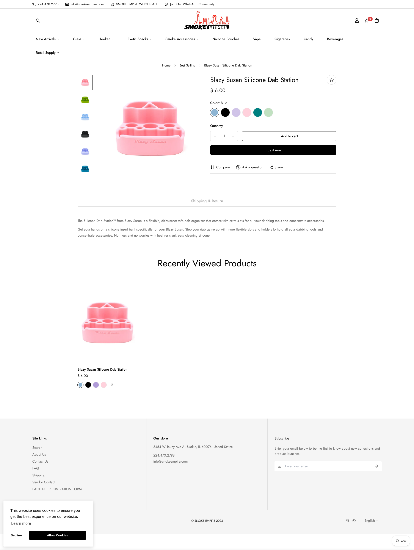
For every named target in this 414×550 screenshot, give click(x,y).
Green (268, 112)
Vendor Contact (43, 482)
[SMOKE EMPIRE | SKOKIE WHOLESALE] (207, 20)
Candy (308, 38)
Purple (236, 112)
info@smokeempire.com (170, 461)
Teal (257, 112)
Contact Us (40, 461)
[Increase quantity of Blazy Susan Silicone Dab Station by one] (233, 136)
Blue (214, 112)
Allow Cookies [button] (57, 535)
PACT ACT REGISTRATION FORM (57, 489)
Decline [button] (16, 535)
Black (225, 112)
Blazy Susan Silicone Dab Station (102, 369)
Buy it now (273, 150)
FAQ (35, 468)
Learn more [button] (21, 523)
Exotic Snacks (138, 38)
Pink (247, 112)
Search (37, 447)
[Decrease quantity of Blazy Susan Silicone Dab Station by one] (215, 136)
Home (166, 65)
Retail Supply (46, 52)
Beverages (335, 38)
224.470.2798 (164, 455)
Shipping (38, 475)
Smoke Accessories (180, 38)
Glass (77, 38)
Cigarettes (282, 38)
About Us (39, 454)
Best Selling (187, 65)
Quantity (216, 125)
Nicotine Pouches (225, 38)
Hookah (104, 38)
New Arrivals (46, 38)
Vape (257, 38)
